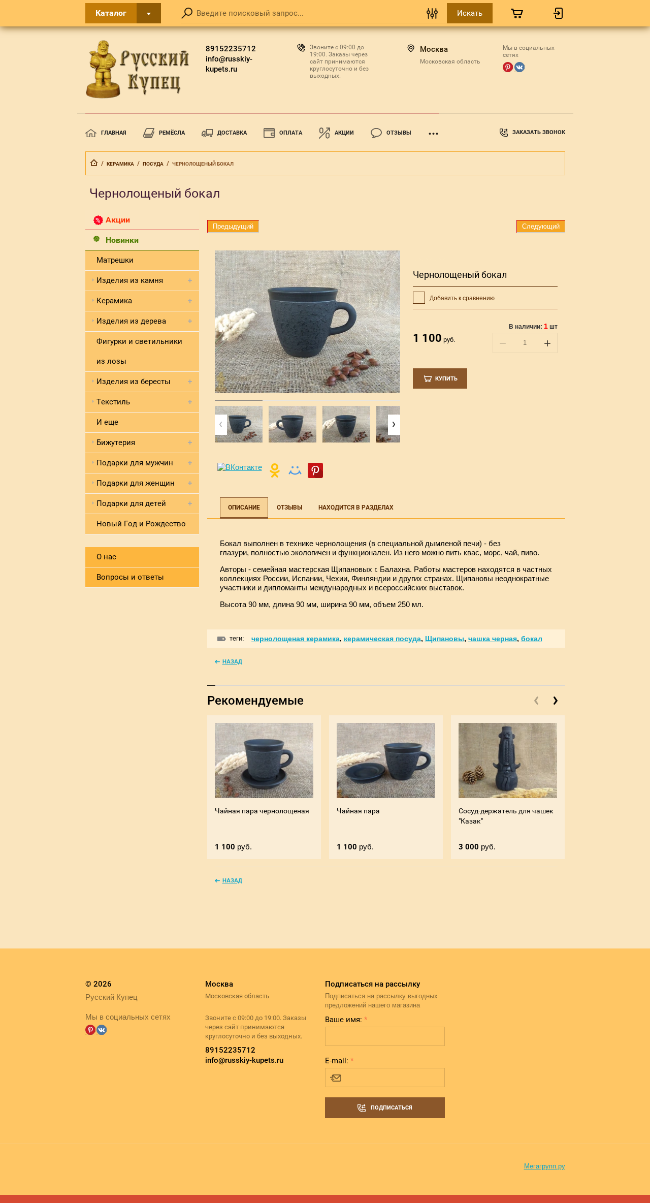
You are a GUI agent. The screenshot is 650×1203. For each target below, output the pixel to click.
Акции (344, 133)
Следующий (541, 226)
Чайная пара (358, 811)
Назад (232, 661)
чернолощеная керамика (295, 639)
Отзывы (398, 133)
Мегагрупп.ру (544, 1166)
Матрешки (115, 260)
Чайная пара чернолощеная (262, 811)
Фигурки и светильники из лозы (139, 351)
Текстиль (113, 401)
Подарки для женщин (135, 483)
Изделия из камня (129, 280)
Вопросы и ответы (130, 577)
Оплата (290, 133)
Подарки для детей (131, 503)
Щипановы (444, 639)
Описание (244, 507)
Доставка (232, 133)
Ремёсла (172, 133)
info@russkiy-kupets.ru (229, 64)
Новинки (122, 240)
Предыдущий (233, 226)
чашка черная (492, 639)
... (433, 130)
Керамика (120, 164)
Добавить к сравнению (461, 298)
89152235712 (231, 48)
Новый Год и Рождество (141, 523)
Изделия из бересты (133, 381)
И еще (107, 422)
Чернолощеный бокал (460, 274)
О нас (106, 556)
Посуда (153, 164)
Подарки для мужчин (134, 462)
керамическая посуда (382, 639)
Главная (113, 133)
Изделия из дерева (131, 321)
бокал (531, 639)
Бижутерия (115, 442)
